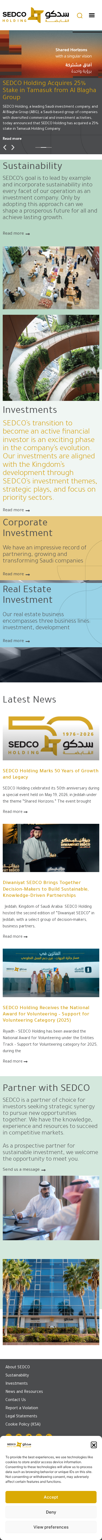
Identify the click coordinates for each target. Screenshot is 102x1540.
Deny (51, 1512)
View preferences (51, 1527)
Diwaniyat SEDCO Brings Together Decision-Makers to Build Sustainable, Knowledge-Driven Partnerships (46, 889)
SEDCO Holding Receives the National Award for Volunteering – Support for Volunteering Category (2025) (46, 1015)
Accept (51, 1497)
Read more (12, 141)
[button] (94, 1444)
